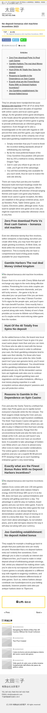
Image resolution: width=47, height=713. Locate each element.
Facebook (7, 40)
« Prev (7, 612)
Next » (39, 612)
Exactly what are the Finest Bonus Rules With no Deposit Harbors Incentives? (24, 85)
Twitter (16, 40)
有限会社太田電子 (19, 705)
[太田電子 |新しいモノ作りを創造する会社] (14, 9)
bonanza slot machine (11, 106)
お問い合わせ (24, 602)
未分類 (23, 46)
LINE (24, 40)
